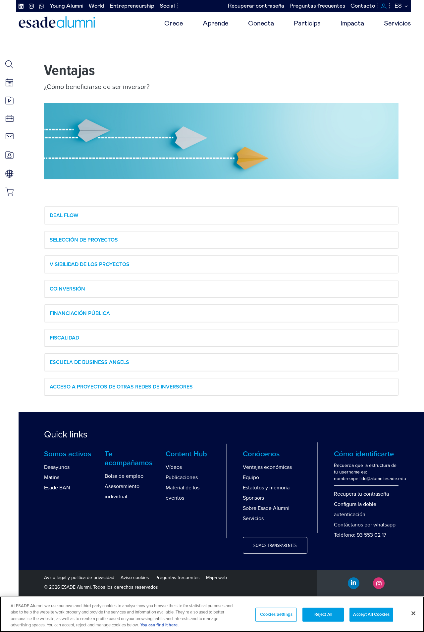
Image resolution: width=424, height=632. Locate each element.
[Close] (413, 613)
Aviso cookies (135, 577)
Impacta (352, 23)
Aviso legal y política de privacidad (79, 577)
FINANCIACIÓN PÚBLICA (80, 313)
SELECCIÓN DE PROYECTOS (84, 240)
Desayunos (57, 467)
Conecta (261, 23)
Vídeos (174, 467)
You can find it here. (159, 625)
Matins (51, 477)
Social (167, 6)
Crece (173, 23)
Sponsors (253, 498)
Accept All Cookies (371, 614)
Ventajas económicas (267, 467)
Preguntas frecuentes (317, 6)
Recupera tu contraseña (361, 494)
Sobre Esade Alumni (266, 508)
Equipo (251, 477)
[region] (212, 614)
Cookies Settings (276, 614)
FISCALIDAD (64, 337)
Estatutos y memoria (266, 487)
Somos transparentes (275, 545)
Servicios (397, 23)
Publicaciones (182, 477)
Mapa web (216, 577)
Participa (307, 23)
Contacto (362, 6)
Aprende (215, 23)
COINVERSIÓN (67, 289)
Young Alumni (66, 6)
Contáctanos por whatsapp (365, 524)
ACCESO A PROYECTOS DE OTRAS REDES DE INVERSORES (121, 386)
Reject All (323, 614)
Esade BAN (57, 487)
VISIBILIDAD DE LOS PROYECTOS (90, 264)
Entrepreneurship (132, 6)
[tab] (221, 215)
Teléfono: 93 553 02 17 (360, 535)
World (96, 6)
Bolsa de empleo (124, 476)
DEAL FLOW (64, 215)
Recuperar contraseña (256, 6)
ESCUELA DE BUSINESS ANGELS (89, 362)
